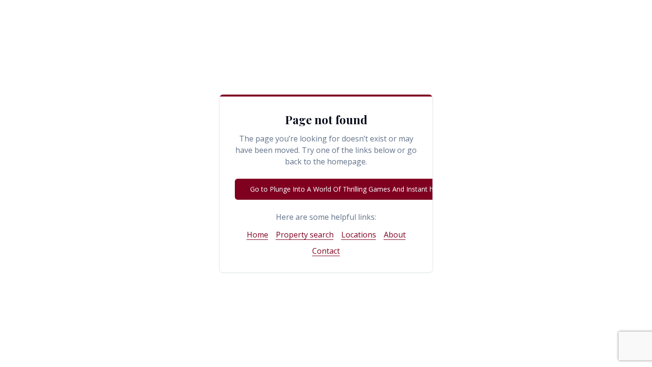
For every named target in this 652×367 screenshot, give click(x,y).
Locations (358, 234)
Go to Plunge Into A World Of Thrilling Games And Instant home (349, 189)
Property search (305, 234)
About (395, 234)
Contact (326, 251)
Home (257, 234)
